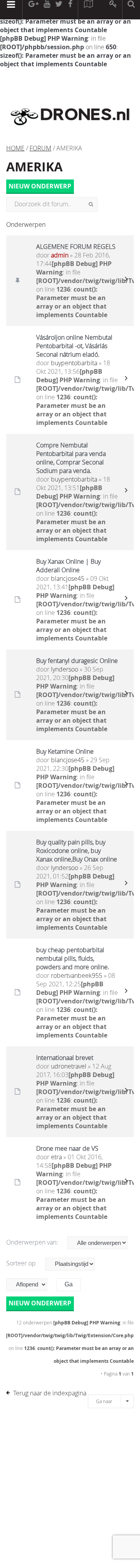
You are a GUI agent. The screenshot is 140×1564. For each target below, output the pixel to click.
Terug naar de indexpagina (49, 1393)
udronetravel (68, 1066)
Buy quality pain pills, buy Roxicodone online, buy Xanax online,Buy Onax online (76, 850)
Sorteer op (21, 1263)
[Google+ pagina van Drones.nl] (33, 9)
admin (59, 255)
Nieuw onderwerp (40, 186)
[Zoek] (91, 204)
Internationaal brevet (64, 1057)
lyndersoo (64, 669)
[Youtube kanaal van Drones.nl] (46, 9)
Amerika (34, 166)
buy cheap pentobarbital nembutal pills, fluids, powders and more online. (72, 958)
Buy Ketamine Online (65, 751)
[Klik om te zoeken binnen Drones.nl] (131, 9)
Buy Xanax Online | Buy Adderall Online (68, 565)
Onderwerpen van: (33, 1242)
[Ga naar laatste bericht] (126, 281)
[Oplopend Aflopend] (30, 1284)
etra (56, 1157)
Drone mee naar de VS (67, 1148)
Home (15, 148)
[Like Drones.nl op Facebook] (70, 9)
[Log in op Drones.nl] (113, 9)
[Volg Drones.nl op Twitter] (59, 9)
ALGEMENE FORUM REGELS (76, 246)
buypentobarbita (74, 363)
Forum (40, 148)
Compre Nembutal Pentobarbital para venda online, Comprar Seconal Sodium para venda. (71, 458)
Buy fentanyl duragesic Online (77, 660)
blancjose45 (67, 578)
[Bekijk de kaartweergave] (88, 9)
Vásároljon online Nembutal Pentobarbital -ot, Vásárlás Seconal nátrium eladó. (74, 346)
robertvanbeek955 (76, 975)
